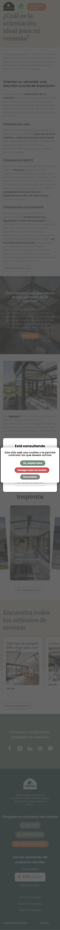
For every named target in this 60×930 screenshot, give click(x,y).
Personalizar (30, 477)
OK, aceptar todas (32, 463)
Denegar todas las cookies (32, 470)
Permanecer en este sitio (30, 483)
